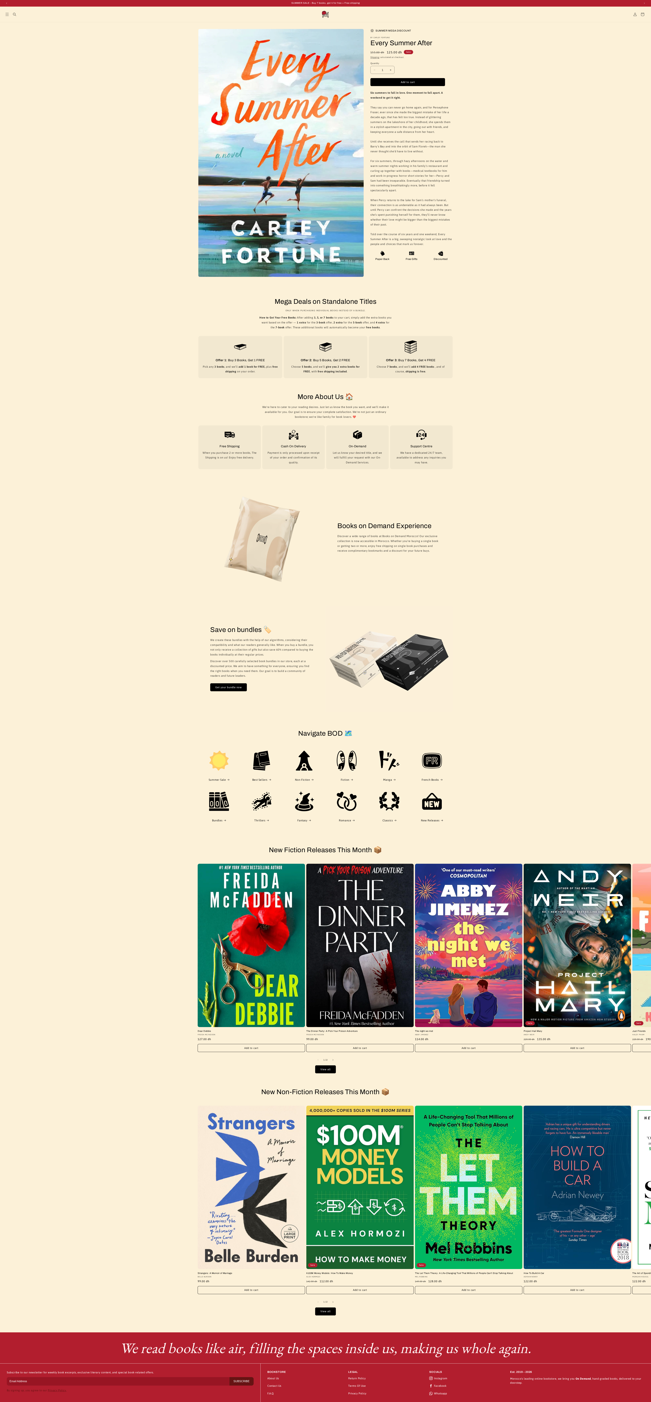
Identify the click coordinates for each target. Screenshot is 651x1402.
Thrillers (259, 820)
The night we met (424, 1031)
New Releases (430, 820)
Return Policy (357, 1378)
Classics (387, 820)
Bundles (217, 820)
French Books (430, 779)
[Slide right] (333, 1060)
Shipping (374, 57)
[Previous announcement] (6, 3)
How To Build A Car (534, 1273)
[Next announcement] (644, 3)
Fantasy (302, 820)
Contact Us (274, 1385)
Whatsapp (440, 1393)
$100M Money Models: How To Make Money (329, 1273)
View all (325, 1069)
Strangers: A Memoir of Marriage (215, 1273)
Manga (387, 779)
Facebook (440, 1385)
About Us (273, 1378)
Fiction (345, 779)
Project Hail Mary (533, 1031)
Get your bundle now (228, 687)
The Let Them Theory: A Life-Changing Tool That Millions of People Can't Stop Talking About (464, 1273)
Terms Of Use (357, 1385)
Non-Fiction (302, 779)
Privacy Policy (357, 1393)
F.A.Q (270, 1393)
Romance (345, 820)
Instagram (440, 1378)
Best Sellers (260, 779)
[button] (7, 14)
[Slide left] (318, 1060)
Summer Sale (217, 779)
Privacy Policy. (57, 1390)
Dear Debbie (204, 1031)
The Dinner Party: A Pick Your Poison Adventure (332, 1031)
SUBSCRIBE (241, 1381)
